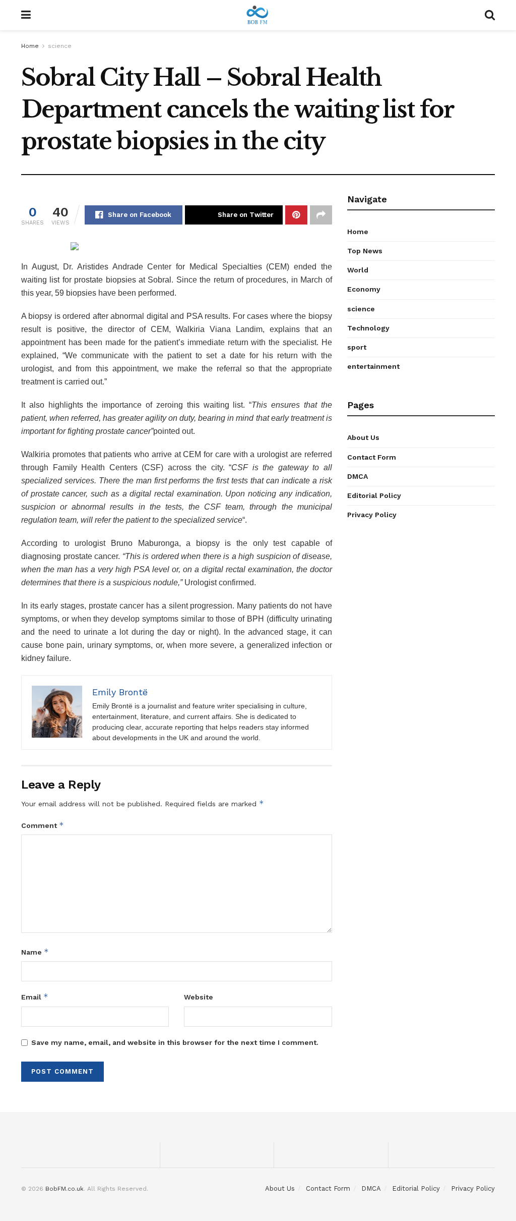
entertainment (373, 366)
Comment (42, 825)
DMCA (357, 476)
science (60, 45)
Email (34, 997)
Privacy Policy (372, 515)
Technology (368, 328)
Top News (364, 251)
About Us (363, 437)
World (357, 270)
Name (35, 952)
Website (198, 997)
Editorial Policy (374, 495)
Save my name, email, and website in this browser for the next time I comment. (174, 1042)
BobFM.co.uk (64, 1188)
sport (356, 347)
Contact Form (371, 457)
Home (30, 45)
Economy (363, 289)
